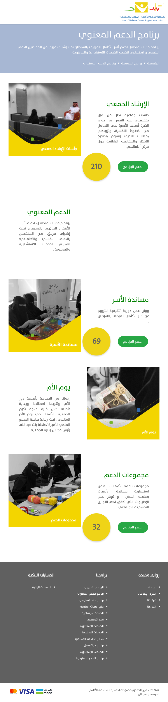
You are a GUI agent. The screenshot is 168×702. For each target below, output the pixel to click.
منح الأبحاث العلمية (92, 606)
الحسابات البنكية (41, 587)
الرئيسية (153, 63)
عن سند (151, 587)
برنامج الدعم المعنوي (90, 593)
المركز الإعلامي (147, 593)
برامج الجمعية (131, 63)
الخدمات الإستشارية (92, 626)
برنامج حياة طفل (94, 645)
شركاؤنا (151, 600)
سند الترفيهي (95, 619)
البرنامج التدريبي (94, 587)
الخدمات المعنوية (93, 632)
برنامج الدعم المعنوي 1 (90, 658)
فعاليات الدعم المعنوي (89, 639)
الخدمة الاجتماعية (93, 613)
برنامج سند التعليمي (91, 600)
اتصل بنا (151, 606)
